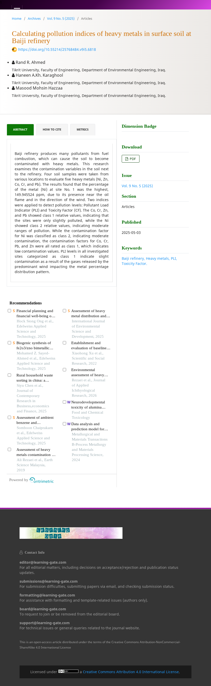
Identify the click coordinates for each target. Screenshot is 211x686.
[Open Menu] (17, 10)
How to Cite (52, 129)
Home (16, 18)
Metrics (83, 129)
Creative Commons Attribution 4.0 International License (131, 671)
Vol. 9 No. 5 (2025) (61, 18)
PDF (132, 158)
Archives (34, 18)
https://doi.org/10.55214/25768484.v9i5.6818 (57, 49)
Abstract (20, 129)
